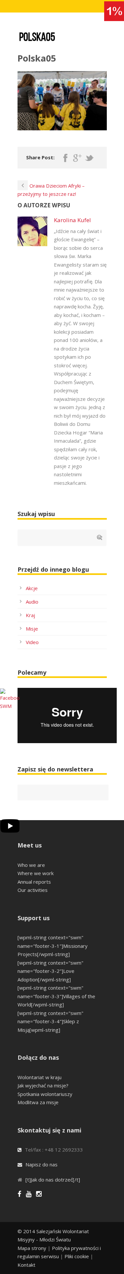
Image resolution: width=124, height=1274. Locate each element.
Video (32, 642)
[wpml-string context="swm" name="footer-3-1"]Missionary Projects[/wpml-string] (53, 945)
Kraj (30, 615)
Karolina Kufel (72, 220)
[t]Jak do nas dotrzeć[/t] (52, 1179)
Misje (32, 628)
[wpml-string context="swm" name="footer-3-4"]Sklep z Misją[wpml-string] (50, 1021)
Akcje (32, 588)
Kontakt (26, 1264)
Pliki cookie (76, 1256)
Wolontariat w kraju (40, 1077)
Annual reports (34, 881)
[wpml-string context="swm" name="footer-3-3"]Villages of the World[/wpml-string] (56, 996)
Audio (32, 601)
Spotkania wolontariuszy (45, 1094)
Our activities (33, 890)
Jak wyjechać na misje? (43, 1085)
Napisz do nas (41, 1164)
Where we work (36, 873)
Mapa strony (32, 1248)
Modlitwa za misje (38, 1102)
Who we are (31, 865)
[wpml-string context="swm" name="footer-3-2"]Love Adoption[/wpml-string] (50, 971)
